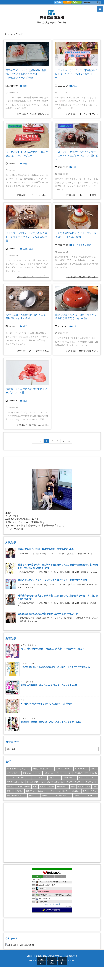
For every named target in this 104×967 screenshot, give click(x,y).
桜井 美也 (30, 791)
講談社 (31, 795)
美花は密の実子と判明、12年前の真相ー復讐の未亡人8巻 (46, 549)
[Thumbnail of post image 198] (27, 372)
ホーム (10, 34)
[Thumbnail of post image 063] (27, 298)
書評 (95, 786)
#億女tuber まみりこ (41, 768)
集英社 (77, 795)
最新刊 (9, 791)
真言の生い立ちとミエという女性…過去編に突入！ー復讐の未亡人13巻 (52, 580)
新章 (88, 786)
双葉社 (42, 786)
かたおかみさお (13, 773)
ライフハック (91, 782)
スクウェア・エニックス (16, 777)
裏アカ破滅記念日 (14, 795)
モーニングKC (32, 782)
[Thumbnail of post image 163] (76, 54)
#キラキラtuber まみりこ (17, 768)
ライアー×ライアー (74, 782)
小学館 (51, 786)
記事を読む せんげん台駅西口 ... (82, 276)
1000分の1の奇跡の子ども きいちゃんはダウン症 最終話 (46, 703)
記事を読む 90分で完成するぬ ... (33, 350)
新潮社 (80, 786)
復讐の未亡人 (62, 786)
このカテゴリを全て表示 (52, 904)
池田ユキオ (42, 791)
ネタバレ (52, 777)
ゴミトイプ (65, 773)
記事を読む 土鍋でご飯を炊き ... (82, 350)
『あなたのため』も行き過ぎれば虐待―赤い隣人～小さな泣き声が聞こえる (55, 666)
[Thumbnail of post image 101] (76, 135)
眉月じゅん (63, 791)
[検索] (99, 2)
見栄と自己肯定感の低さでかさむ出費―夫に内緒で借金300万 (49, 685)
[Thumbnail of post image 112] (27, 54)
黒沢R (90, 795)
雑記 (25, 85)
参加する (69, 906)
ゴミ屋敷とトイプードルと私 (85, 773)
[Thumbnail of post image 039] (27, 135)
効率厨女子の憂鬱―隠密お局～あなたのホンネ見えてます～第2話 (51, 721)
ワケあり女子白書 (23, 786)
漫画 (52, 791)
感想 (73, 786)
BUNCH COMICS (62, 768)
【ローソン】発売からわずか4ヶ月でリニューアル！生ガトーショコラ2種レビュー (76, 155)
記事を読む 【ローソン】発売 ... (82, 195)
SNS (92, 768)
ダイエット (37, 777)
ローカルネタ (78, 245)
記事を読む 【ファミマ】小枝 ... (33, 195)
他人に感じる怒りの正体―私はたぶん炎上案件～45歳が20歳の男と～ (52, 648)
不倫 (35, 786)
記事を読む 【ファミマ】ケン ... (82, 113)
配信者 (45, 795)
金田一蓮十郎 (61, 795)
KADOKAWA (80, 768)
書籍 (25, 248)
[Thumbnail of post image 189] (76, 298)
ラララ (9, 786)
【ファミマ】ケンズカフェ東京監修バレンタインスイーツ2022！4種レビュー (76, 74)
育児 (84, 791)
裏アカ (93, 791)
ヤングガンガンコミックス (52, 782)
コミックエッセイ (51, 773)
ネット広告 (67, 777)
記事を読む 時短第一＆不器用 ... (33, 425)
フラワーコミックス (15, 782)
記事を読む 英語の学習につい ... (33, 113)
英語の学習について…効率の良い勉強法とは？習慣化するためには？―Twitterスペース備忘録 (26, 74)
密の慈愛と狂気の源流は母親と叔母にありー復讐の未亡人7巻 (48, 613)
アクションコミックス (31, 773)
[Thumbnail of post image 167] (27, 217)
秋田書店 (75, 791)
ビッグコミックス (86, 777)
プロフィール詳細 (14, 528)
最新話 (19, 791)
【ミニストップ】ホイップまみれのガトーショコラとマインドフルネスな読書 (26, 236)
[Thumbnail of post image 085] (76, 217)
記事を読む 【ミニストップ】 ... (33, 276)
